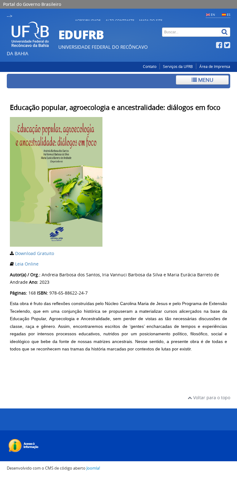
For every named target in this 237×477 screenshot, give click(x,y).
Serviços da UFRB (178, 66)
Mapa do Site (150, 20)
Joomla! (93, 468)
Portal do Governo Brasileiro (32, 4)
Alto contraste (120, 20)
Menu (205, 79)
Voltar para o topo (211, 397)
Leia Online (27, 264)
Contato (149, 66)
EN (213, 14)
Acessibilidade (88, 20)
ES (228, 14)
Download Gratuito (34, 253)
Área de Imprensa (214, 66)
